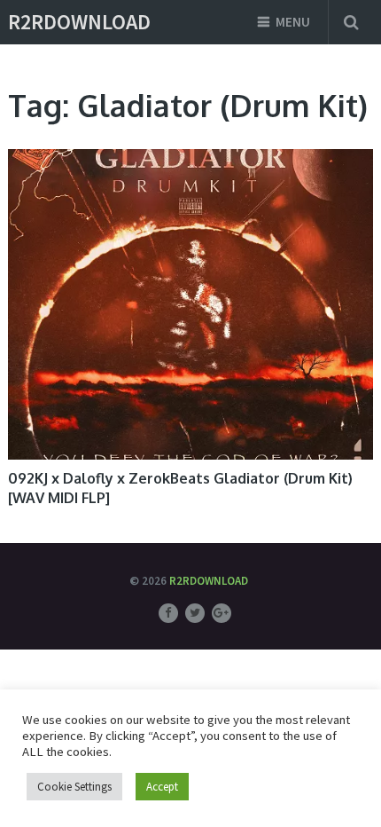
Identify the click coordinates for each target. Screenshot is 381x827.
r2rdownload (79, 22)
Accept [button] (162, 786)
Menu (293, 21)
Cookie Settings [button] (74, 786)
